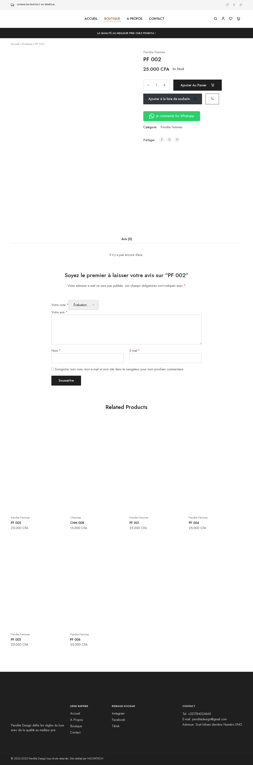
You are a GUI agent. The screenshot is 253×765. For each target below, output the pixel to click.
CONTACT (156, 19)
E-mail (134, 350)
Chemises (75, 518)
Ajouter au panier (194, 85)
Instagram (118, 713)
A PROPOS (134, 19)
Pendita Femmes (154, 52)
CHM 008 (77, 523)
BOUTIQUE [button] (112, 19)
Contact (75, 732)
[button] (212, 98)
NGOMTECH (95, 758)
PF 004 (194, 523)
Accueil (15, 44)
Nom (56, 350)
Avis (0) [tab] (126, 239)
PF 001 (134, 523)
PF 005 (16, 523)
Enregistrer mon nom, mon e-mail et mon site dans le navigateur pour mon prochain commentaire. (119, 369)
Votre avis (59, 312)
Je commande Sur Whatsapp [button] (175, 116)
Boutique (27, 44)
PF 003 (16, 639)
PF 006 (75, 639)
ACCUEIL (91, 19)
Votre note (59, 305)
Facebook (118, 719)
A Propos (76, 719)
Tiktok (116, 726)
